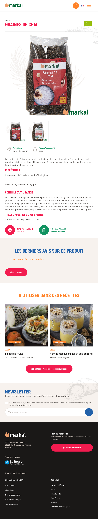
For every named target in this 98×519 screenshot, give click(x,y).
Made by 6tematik (19, 473)
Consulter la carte (73, 447)
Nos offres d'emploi (13, 499)
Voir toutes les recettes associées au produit (49, 369)
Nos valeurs (10, 485)
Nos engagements (13, 495)
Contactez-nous (12, 504)
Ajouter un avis (16, 272)
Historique (9, 490)
